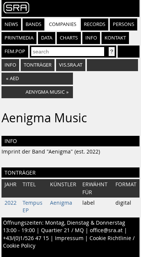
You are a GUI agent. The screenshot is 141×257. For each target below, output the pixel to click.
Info (91, 38)
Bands (33, 24)
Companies (62, 24)
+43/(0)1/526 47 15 (26, 238)
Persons (123, 24)
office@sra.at (106, 230)
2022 (11, 202)
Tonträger (38, 65)
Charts (69, 38)
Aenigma (61, 202)
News (11, 24)
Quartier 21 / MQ (62, 230)
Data (46, 38)
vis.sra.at (70, 65)
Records (94, 24)
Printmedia (19, 38)
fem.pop (15, 51)
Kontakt (115, 38)
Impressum (69, 238)
